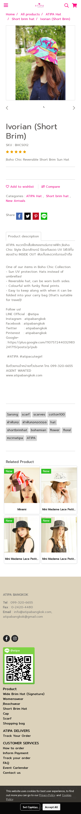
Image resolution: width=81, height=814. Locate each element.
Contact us (12, 772)
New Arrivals (15, 200)
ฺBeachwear (11, 703)
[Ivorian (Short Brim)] (40, 63)
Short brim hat (58, 196)
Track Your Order (17, 735)
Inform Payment (16, 753)
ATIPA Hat (34, 196)
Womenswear (13, 698)
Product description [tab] (23, 236)
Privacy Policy (47, 795)
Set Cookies (30, 807)
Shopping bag (14, 723)
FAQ (6, 762)
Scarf (7, 718)
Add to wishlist (21, 186)
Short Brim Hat (15, 708)
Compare (52, 186)
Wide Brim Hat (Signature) (23, 693)
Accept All (51, 807)
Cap (6, 713)
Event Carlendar (15, 767)
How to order (13, 748)
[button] (65, 5)
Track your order (16, 757)
